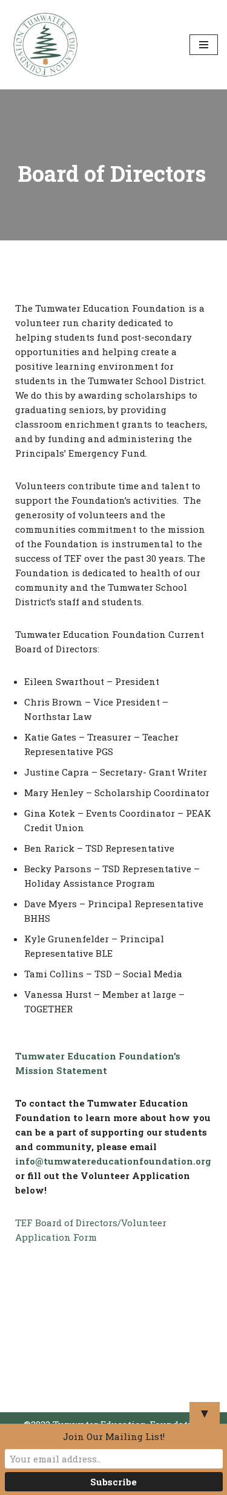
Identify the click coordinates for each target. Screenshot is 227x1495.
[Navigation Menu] (203, 44)
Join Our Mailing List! (114, 1436)
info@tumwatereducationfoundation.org (113, 1161)
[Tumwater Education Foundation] (45, 44)
